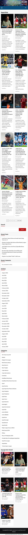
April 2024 (4, 344)
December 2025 (5, 293)
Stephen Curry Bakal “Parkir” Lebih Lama (11, 256)
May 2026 (4, 280)
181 (18, 220)
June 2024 (4, 339)
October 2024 (5, 328)
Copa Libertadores (6, 373)
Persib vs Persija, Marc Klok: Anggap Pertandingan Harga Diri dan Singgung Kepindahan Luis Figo (7, 151)
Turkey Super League (7, 446)
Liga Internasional (6, 406)
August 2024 (5, 333)
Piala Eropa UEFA (6, 430)
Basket (3, 357)
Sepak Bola (4, 443)
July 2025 (4, 305)
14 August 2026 (19, 200)
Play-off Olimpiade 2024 (7, 435)
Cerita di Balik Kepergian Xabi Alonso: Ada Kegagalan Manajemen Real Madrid (7, 112)
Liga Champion (5, 391)
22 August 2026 (19, 38)
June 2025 (4, 308)
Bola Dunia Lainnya (6, 362)
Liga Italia (17, 66)
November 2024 (5, 326)
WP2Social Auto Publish (9, 534)
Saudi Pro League (6, 440)
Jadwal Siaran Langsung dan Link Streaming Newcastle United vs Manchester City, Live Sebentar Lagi (20, 151)
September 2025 (6, 300)
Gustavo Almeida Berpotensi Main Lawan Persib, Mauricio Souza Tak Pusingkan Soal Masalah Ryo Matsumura (7, 195)
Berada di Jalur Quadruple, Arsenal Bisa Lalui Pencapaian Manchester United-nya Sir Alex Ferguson (20, 33)
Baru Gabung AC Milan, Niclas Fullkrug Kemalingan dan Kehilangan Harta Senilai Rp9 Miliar (20, 73)
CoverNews (20, 530)
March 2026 (4, 285)
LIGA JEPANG (5, 412)
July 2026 (4, 275)
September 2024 (6, 331)
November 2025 (5, 295)
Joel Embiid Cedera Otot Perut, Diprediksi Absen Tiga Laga (13, 247)
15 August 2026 (5, 201)
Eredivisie (4, 375)
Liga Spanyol (4, 26)
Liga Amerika (5, 386)
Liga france (4, 399)
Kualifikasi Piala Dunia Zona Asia (9, 380)
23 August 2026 (5, 37)
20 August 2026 (19, 78)
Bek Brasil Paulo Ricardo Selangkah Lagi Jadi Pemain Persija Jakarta (6, 72)
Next (20, 220)
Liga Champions (5, 393)
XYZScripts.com (20, 534)
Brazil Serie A (5, 365)
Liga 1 (3, 383)
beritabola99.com (19, 37)
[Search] (25, 8)
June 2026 (4, 277)
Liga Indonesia (4, 66)
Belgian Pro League (6, 360)
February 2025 (5, 318)
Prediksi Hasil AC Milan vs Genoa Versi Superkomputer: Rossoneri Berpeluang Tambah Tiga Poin (20, 194)
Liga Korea (4, 417)
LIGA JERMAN (5, 414)
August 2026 (5, 272)
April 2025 (4, 313)
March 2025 (4, 316)
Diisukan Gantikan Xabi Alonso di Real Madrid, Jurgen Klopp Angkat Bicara (7, 32)
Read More (4, 49)
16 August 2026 (19, 157)
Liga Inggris (18, 26)
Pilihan (3, 433)
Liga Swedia (4, 425)
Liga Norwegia (5, 420)
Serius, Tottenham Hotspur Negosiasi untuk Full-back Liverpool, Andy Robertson (19, 113)
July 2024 (4, 336)
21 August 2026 (5, 77)
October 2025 (5, 298)
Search (3, 224)
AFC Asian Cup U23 (6, 354)
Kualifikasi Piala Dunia (7, 378)
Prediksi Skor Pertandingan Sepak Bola (10, 438)
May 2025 (4, 311)
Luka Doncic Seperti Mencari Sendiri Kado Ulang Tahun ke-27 (13, 239)
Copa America (5, 370)
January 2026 (5, 290)
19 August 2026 (5, 117)
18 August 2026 (19, 118)
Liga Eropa (4, 396)
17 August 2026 (5, 157)
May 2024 (4, 341)
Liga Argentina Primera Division (9, 388)
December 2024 (5, 323)
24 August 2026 (5, 473)
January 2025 (5, 321)
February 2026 (5, 288)
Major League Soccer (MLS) (8, 427)
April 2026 (4, 283)
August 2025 (5, 303)
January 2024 (5, 346)
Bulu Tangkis (5, 367)
